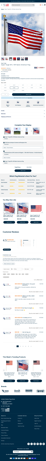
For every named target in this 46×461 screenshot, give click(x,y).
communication (6, 277)
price (23, 274)
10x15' (33, 88)
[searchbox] (7, 269)
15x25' (6, 91)
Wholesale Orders (4, 427)
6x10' (15, 88)
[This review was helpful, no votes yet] (39, 291)
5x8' (42, 85)
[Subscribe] (32, 451)
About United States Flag (6, 418)
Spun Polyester (4, 182)
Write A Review (7, 249)
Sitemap (2, 440)
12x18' (42, 88)
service (26, 274)
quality (4, 274)
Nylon (2, 186)
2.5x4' (15, 85)
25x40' (15, 91)
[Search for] (33, 5)
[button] (1, 5)
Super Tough (3, 63)
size (19, 274)
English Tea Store (37, 420)
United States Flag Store (9, 443)
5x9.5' (6, 88)
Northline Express (37, 426)
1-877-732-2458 (6, 406)
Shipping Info (20, 423)
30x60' (24, 91)
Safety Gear (36, 418)
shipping (12, 274)
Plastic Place (36, 428)
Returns (19, 420)
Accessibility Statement (5, 438)
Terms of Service (4, 435)
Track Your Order (21, 426)
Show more (3, 80)
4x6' (33, 85)
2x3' (6, 85)
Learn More (30, 97)
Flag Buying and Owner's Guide (6, 421)
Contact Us (20, 418)
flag (16, 274)
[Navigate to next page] (31, 346)
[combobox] (21, 5)
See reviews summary (6, 69)
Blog (2, 425)
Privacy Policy (3, 432)
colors (8, 274)
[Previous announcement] (5, 1)
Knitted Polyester (4, 189)
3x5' (24, 85)
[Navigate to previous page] (15, 346)
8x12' (24, 88)
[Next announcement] (40, 1)
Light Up (36, 423)
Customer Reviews (5, 430)
